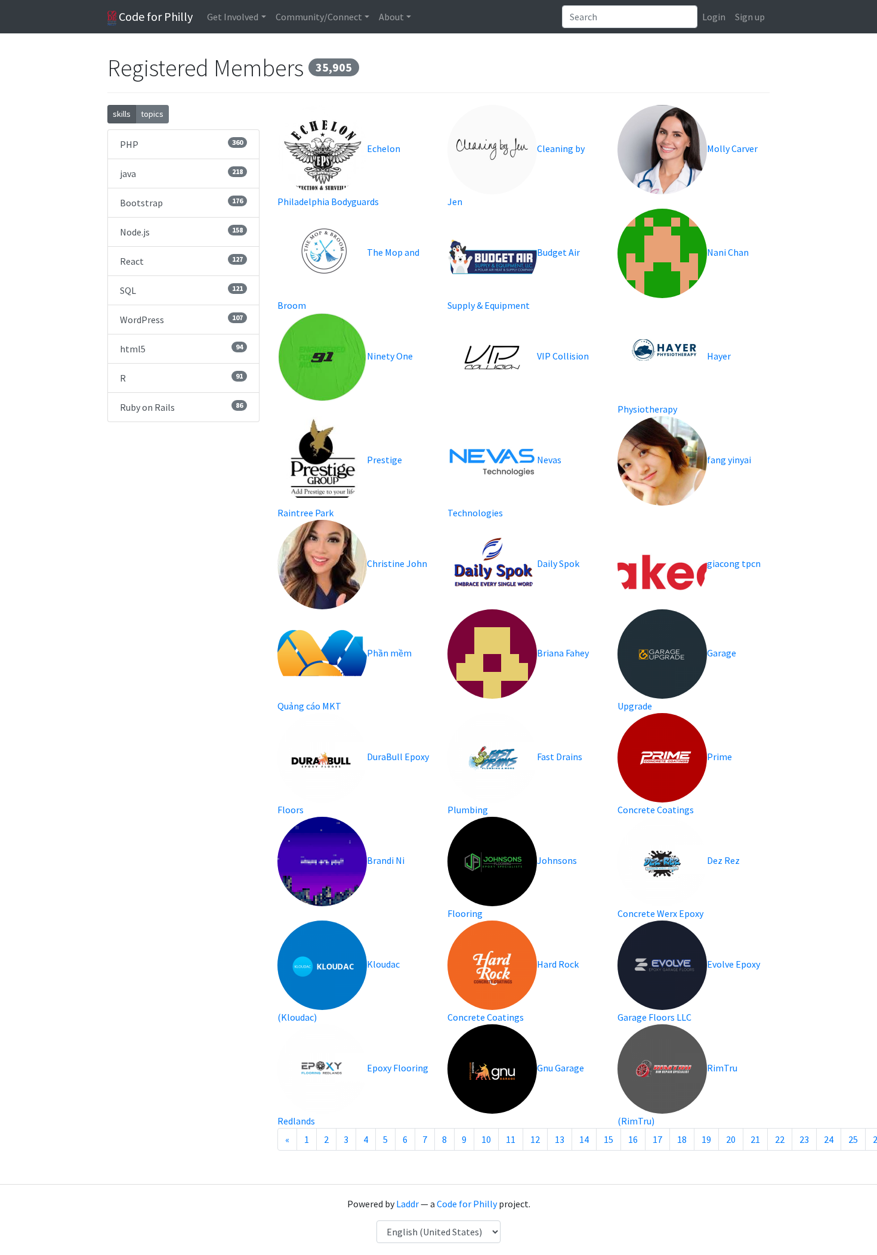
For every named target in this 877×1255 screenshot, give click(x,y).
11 (510, 1139)
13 (559, 1139)
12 (535, 1139)
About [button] (391, 17)
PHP (181, 144)
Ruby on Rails (181, 407)
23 (804, 1139)
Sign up (750, 17)
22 (780, 1139)
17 (657, 1139)
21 (755, 1139)
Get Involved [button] (232, 17)
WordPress (181, 319)
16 (633, 1139)
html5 (181, 348)
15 (608, 1139)
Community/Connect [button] (319, 17)
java (181, 173)
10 (486, 1139)
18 (682, 1139)
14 (584, 1139)
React (181, 261)
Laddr (407, 1204)
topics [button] (152, 114)
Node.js (181, 231)
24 (828, 1139)
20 (731, 1139)
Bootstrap (181, 202)
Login (713, 17)
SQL (181, 290)
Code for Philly (154, 16)
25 (853, 1139)
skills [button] (122, 114)
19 (706, 1139)
